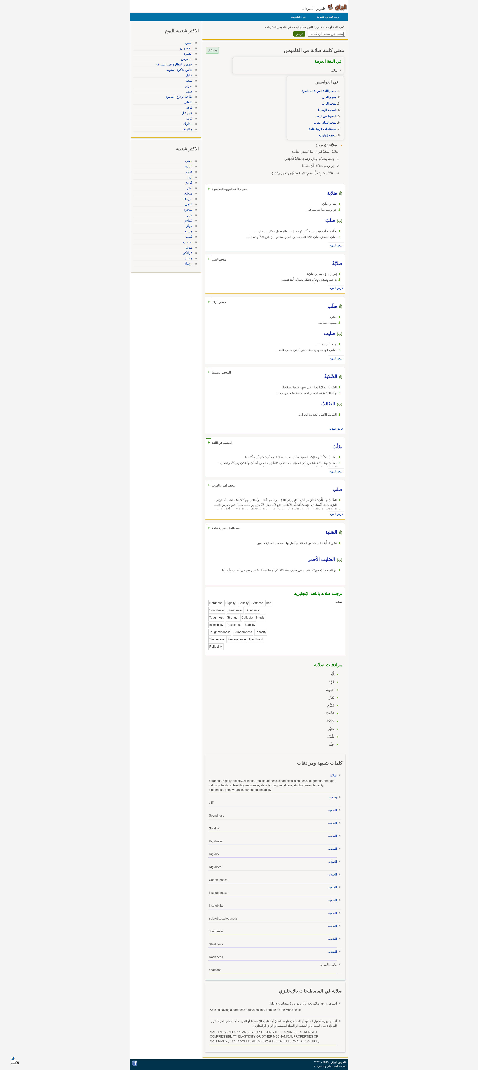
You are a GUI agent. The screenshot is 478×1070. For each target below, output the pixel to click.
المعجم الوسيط (327, 110)
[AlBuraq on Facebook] (134, 1064)
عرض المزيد (336, 245)
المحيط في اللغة (326, 116)
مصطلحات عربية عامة (322, 129)
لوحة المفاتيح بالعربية (327, 16)
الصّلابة (332, 938)
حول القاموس (298, 16)
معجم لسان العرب (325, 122)
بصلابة (333, 797)
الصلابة (332, 810)
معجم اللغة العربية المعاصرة (319, 90)
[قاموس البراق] (337, 7)
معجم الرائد (329, 103)
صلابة (333, 775)
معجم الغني (329, 97)
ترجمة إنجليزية (327, 135)
